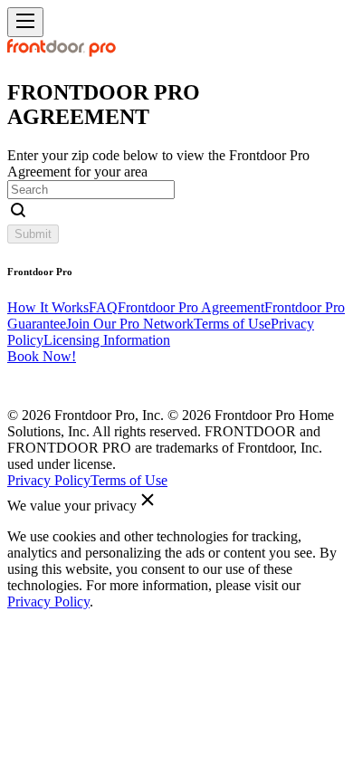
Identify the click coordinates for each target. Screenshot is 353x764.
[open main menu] (25, 22)
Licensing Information (106, 340)
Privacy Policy (49, 480)
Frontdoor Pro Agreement (191, 307)
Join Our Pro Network (130, 323)
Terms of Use (232, 323)
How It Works (48, 307)
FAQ (103, 307)
